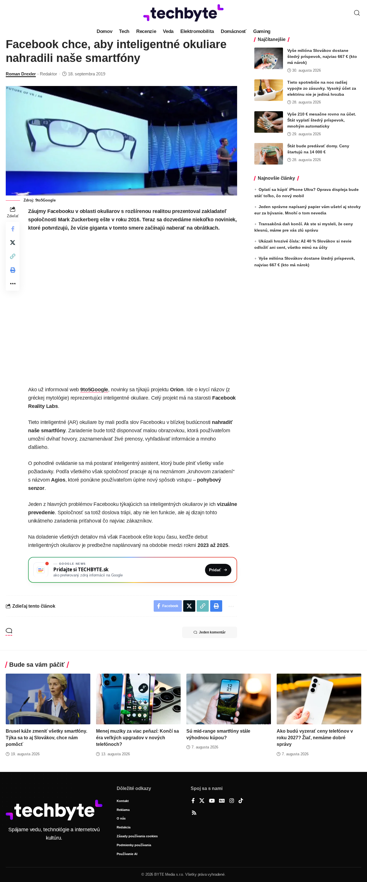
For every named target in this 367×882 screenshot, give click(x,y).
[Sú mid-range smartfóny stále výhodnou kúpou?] (228, 699)
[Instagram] (232, 801)
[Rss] (194, 813)
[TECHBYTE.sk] (183, 12)
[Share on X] (12, 243)
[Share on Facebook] (12, 229)
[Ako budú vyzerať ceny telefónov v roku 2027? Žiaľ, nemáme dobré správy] (319, 699)
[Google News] (222, 801)
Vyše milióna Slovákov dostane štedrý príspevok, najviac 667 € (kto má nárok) (322, 56)
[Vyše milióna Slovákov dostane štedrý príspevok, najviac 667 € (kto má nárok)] (268, 58)
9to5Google (94, 389)
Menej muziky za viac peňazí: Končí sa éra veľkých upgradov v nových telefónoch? (137, 738)
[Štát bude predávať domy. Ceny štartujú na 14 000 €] (268, 154)
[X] (201, 801)
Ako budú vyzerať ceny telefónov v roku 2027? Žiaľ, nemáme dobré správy (315, 738)
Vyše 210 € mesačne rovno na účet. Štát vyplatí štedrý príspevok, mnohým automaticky (321, 120)
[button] (357, 12)
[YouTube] (212, 801)
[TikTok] (241, 801)
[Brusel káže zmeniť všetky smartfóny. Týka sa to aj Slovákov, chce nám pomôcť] (48, 699)
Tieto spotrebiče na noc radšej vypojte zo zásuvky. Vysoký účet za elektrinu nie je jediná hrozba (321, 88)
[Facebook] (193, 801)
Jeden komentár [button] (212, 632)
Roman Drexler (21, 73)
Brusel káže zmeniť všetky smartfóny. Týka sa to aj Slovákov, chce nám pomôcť (46, 738)
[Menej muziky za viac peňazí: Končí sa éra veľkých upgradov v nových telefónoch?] (138, 699)
